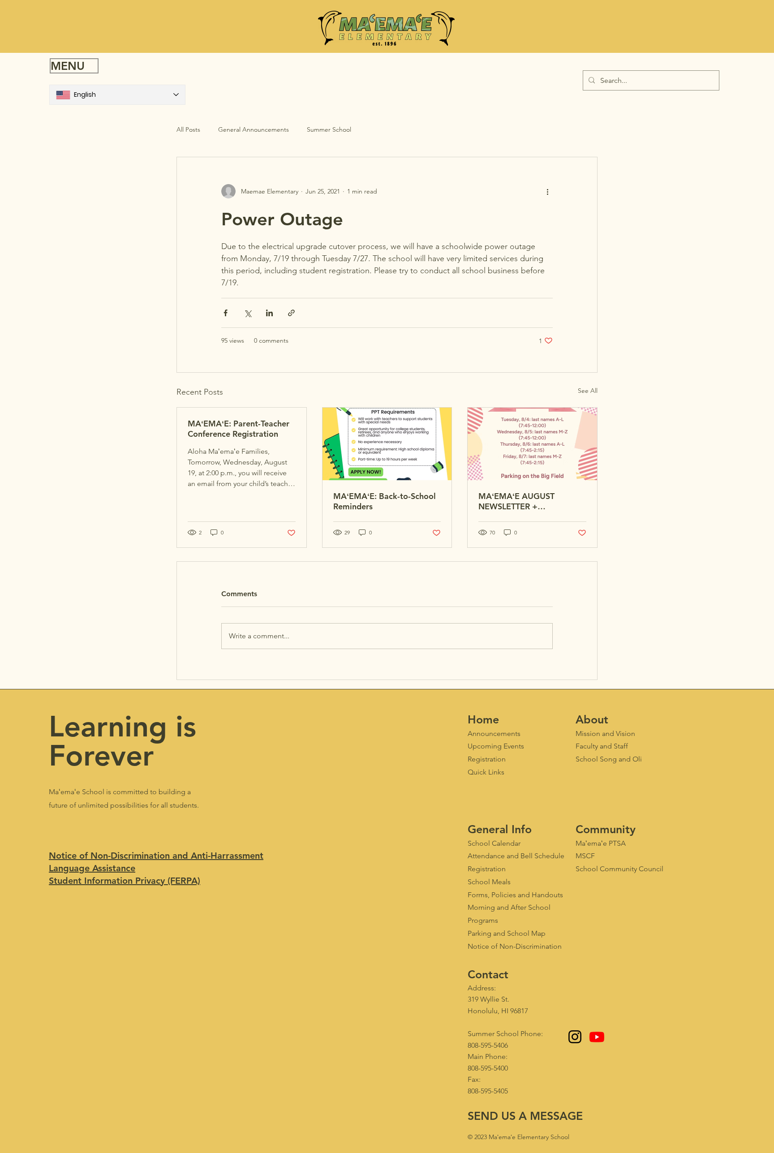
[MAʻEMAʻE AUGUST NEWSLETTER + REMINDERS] (532, 444)
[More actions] (547, 191)
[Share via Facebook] (225, 313)
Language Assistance (92, 868)
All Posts (188, 129)
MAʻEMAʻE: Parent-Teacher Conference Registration (238, 428)
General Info (500, 829)
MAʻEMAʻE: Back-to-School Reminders (384, 501)
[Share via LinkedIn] (269, 313)
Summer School (329, 129)
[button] (74, 65)
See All (588, 391)
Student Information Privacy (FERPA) (124, 880)
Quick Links (486, 772)
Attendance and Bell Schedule (516, 856)
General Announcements (253, 129)
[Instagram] (575, 1036)
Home (483, 719)
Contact (488, 974)
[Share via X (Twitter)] (247, 313)
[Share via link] (291, 313)
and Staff (602, 746)
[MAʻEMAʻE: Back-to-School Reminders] (387, 444)
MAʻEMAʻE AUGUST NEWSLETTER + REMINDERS (516, 501)
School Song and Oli (609, 759)
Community (606, 829)
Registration (487, 869)
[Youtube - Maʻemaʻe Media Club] (597, 1036)
